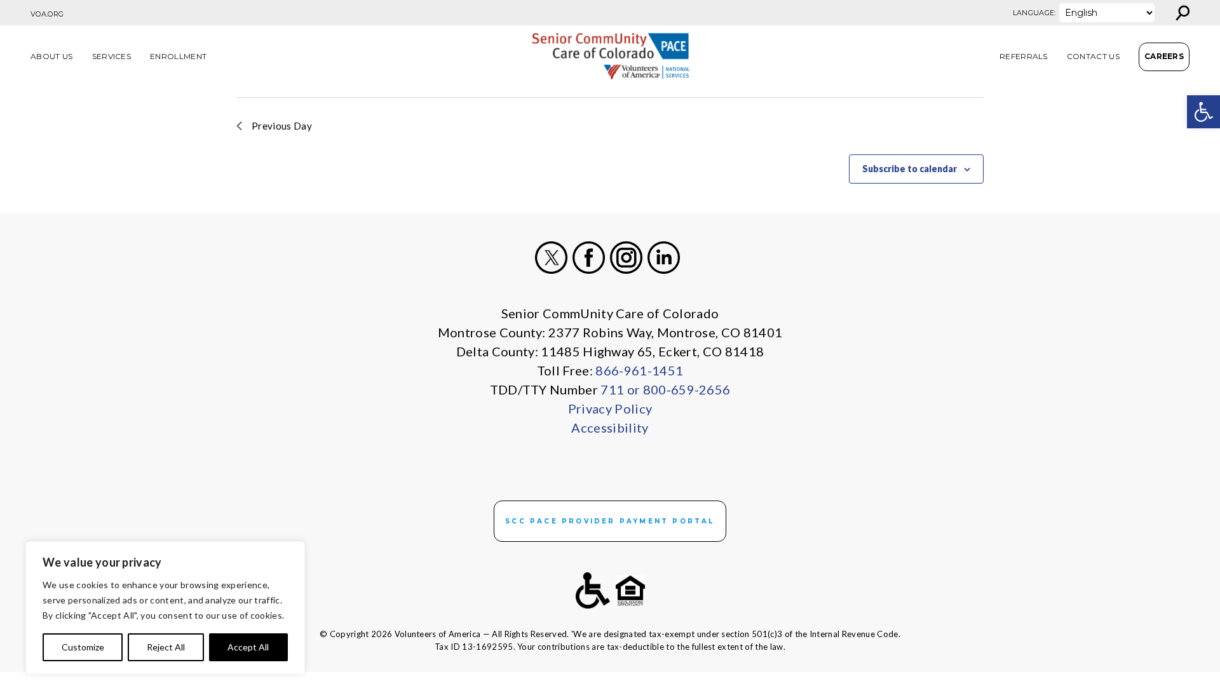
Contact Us (1093, 56)
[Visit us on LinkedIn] (663, 257)
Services (112, 56)
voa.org (47, 14)
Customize (83, 647)
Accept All (248, 647)
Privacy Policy (610, 408)
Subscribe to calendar (909, 168)
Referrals (1024, 56)
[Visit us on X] (551, 257)
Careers (1164, 56)
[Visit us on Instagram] (626, 257)
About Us (51, 56)
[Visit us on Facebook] (589, 257)
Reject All (166, 647)
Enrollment (178, 56)
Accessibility (609, 427)
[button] (1203, 111)
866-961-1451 (639, 370)
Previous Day (282, 125)
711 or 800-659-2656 (665, 389)
